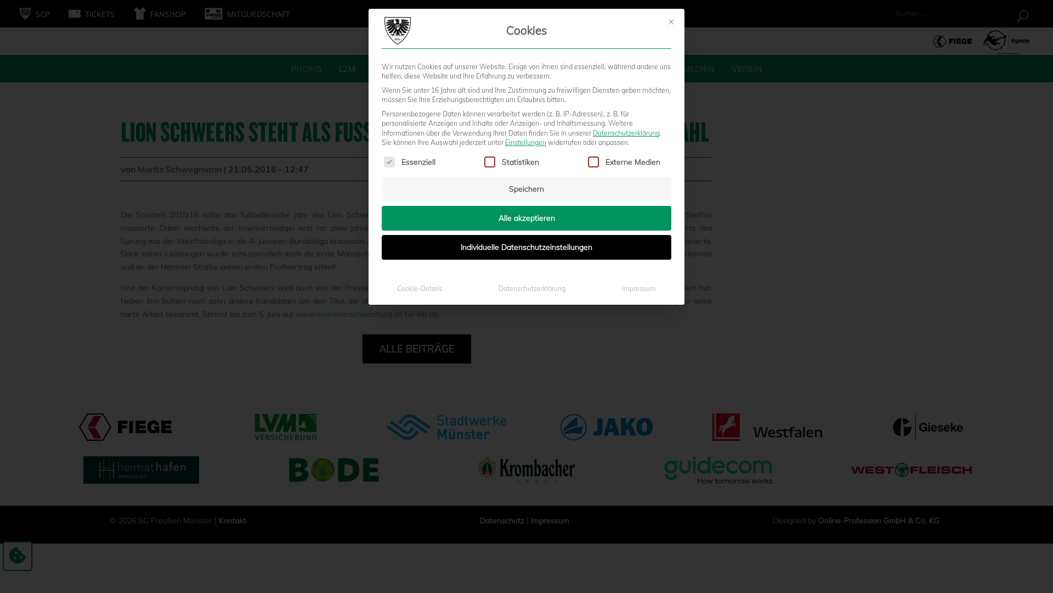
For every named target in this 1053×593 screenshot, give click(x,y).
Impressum (639, 288)
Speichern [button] (526, 189)
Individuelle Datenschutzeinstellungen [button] (526, 247)
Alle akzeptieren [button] (527, 218)
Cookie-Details (419, 288)
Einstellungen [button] (525, 142)
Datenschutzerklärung (626, 133)
